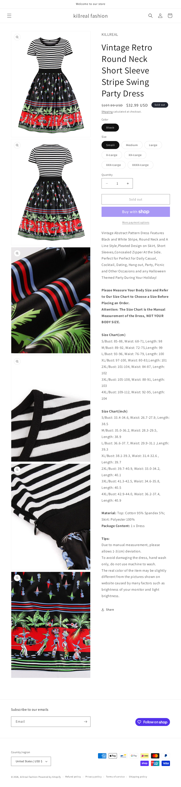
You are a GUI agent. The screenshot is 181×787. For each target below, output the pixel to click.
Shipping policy (138, 776)
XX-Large (137, 156)
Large (155, 146)
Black (112, 128)
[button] (9, 16)
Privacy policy (93, 776)
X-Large (114, 156)
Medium (134, 146)
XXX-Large (116, 166)
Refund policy (73, 776)
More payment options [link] (135, 222)
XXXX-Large (142, 166)
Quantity (107, 175)
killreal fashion (29, 776)
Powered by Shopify (49, 776)
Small (112, 146)
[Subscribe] (85, 721)
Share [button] (110, 609)
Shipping (107, 111)
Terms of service (115, 776)
